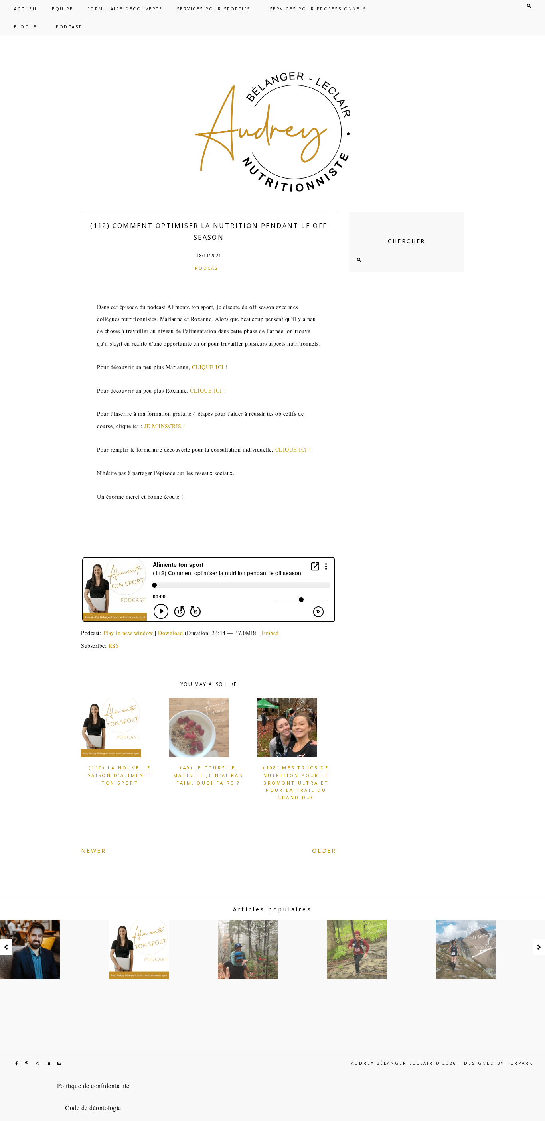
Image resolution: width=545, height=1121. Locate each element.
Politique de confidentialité (93, 1085)
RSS (114, 645)
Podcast (208, 268)
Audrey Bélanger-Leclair (392, 1063)
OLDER (324, 850)
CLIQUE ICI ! (210, 367)
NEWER (93, 850)
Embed (270, 633)
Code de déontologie (93, 1107)
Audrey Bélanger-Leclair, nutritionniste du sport (272, 132)
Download (170, 633)
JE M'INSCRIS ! (166, 426)
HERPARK (519, 1063)
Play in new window (128, 633)
